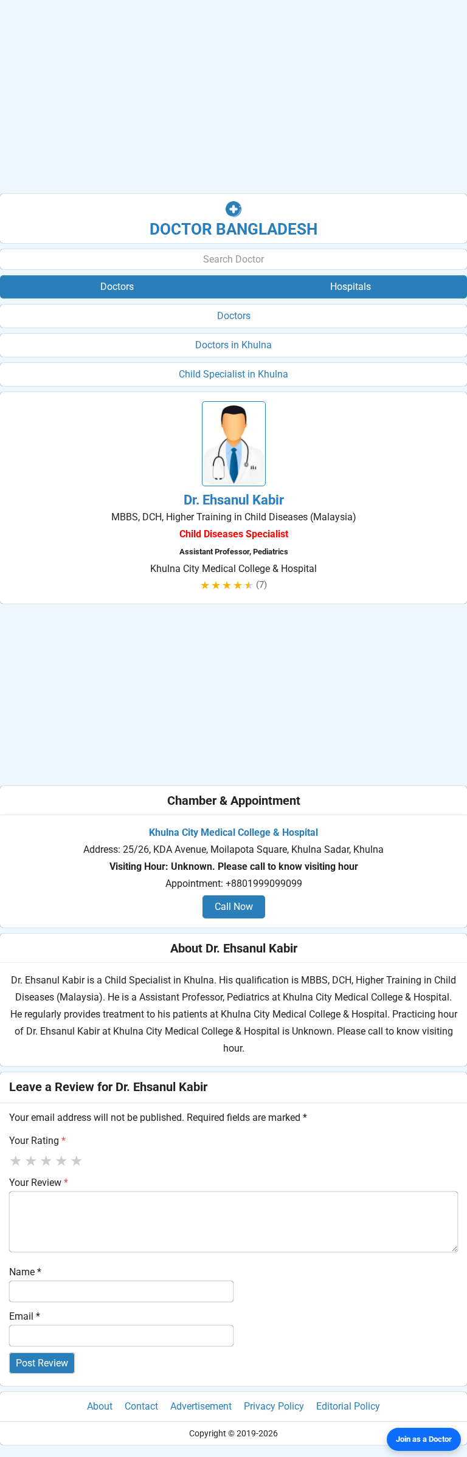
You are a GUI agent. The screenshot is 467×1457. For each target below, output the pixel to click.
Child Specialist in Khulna (233, 374)
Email (24, 1316)
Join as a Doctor (424, 1439)
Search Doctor (233, 259)
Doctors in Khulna (233, 345)
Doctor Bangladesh (233, 229)
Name (25, 1272)
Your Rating (37, 1140)
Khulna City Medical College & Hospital (233, 832)
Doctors (234, 316)
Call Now (234, 906)
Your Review (38, 1182)
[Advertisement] (233, 97)
